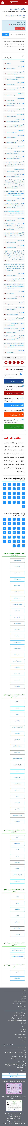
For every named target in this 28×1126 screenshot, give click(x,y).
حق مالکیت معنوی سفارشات (18, 1004)
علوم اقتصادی (17, 740)
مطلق (21, 61)
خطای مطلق (20, 98)
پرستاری (17, 903)
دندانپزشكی (17, 934)
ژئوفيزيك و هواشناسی (17, 875)
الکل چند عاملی (19, 313)
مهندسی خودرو (17, 674)
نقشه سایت (23, 1042)
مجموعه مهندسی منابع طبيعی (17, 956)
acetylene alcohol (11, 242)
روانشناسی (17, 721)
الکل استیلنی (20, 240)
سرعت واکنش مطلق (18, 151)
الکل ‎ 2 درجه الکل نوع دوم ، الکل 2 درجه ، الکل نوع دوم (14, 330)
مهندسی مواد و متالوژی (17, 604)
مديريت (17, 708)
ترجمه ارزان (23, 1023)
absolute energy (10, 95)
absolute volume (10, 220)
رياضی (17, 856)
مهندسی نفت (17, 629)
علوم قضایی (17, 821)
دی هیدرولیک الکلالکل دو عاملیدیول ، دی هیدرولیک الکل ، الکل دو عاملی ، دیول (14, 285)
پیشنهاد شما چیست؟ (20, 29)
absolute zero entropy (12, 237)
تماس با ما (23, 996)
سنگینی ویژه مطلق (18, 169)
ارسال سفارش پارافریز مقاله (15, 415)
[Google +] (10, 362)
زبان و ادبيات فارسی (17, 765)
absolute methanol (11, 137)
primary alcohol (10, 325)
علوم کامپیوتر (17, 881)
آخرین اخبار (23, 1029)
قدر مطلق (21, 130)
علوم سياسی (17, 790)
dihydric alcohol (10, 288)
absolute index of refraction (13, 127)
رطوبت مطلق (20, 114)
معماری (17, 972)
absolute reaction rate (12, 153)
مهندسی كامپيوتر (17, 560)
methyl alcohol (10, 293)
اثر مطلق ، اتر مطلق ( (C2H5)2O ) (15, 104)
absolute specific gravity (12, 171)
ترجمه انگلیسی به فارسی (20, 1013)
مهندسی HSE (17, 655)
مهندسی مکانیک (17, 579)
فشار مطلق (20, 146)
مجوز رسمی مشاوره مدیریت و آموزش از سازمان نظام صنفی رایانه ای (14, 1098)
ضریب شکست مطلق (18, 157)
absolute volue (10, 215)
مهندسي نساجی (17, 623)
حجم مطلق (20, 218)
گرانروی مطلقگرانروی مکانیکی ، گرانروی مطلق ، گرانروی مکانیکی (14, 205)
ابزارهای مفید (23, 1040)
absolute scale (10, 166)
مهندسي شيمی (17, 592)
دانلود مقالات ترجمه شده (20, 1015)
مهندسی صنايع (17, 585)
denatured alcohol (11, 281)
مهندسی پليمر (17, 611)
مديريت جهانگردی (17, 746)
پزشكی (17, 897)
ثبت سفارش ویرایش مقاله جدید (14, 393)
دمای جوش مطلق (19, 72)
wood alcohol (10, 352)
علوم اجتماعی (17, 752)
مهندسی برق (17, 566)
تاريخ (17, 796)
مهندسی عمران (17, 573)
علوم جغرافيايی (17, 777)
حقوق (17, 714)
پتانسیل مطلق (20, 141)
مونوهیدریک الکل (19, 297)
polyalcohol (9, 304)
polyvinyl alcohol (10, 320)
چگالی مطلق (20, 83)
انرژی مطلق (20, 93)
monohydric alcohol (11, 299)
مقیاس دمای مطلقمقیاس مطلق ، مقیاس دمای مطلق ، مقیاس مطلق (14, 163)
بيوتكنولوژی (17, 909)
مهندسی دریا (17, 686)
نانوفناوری (17, 868)
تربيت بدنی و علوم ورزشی (17, 727)
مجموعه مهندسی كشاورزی (17, 950)
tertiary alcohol (10, 340)
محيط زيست (17, 636)
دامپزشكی (17, 922)
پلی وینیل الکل (19, 318)
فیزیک (17, 850)
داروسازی (17, 916)
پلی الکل (21, 302)
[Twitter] (14, 362)
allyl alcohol (9, 270)
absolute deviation (11, 90)
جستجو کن (5, 34)
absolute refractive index (13, 159)
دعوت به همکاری (22, 1006)
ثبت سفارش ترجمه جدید (16, 381)
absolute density (10, 85)
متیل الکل (20, 291)
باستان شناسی (17, 803)
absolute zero (10, 230)
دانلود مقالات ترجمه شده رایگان (18, 1018)
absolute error (10, 100)
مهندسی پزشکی (17, 598)
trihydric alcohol (10, 347)
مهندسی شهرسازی (17, 642)
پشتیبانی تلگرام (14, 1077)
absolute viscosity (11, 208)
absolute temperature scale (13, 195)
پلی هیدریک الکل (19, 307)
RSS (22, 1032)
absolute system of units (12, 177)
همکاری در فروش (22, 1037)
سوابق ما (24, 994)
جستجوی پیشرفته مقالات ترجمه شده (17, 1020)
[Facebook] (18, 362)
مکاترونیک (17, 667)
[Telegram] (22, 362)
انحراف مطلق (20, 88)
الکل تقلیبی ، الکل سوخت (17, 279)
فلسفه (17, 771)
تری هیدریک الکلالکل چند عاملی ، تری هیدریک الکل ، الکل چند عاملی (14, 344)
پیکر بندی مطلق (19, 77)
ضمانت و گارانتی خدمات (20, 1001)
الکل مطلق (20, 67)
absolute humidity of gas (12, 122)
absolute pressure (11, 148)
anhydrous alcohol (11, 275)
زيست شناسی (17, 843)
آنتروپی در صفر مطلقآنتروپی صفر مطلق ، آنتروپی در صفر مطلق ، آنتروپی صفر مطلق (14, 234)
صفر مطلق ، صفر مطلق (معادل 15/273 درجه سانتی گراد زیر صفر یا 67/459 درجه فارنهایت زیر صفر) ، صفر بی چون (14, 226)
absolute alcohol (10, 69)
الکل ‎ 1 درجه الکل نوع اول (17, 323)
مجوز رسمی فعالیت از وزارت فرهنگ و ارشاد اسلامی (14, 1081)
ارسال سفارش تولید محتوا (16, 405)
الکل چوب (20, 350)
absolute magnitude (11, 132)
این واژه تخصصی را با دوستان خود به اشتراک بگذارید (14, 358)
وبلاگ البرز (23, 999)
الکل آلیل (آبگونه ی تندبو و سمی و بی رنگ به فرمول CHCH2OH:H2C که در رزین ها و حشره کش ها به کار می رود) (14, 266)
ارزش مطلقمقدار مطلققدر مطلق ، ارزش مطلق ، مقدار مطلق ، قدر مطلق (14, 212)
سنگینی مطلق (20, 109)
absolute (8, 63)
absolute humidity (11, 116)
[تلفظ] (9, 25)
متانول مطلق (20, 136)
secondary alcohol (11, 332)
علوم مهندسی (17, 680)
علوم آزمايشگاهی (17, 928)
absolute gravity (10, 111)
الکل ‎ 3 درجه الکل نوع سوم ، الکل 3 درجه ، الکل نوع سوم (14, 337)
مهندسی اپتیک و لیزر (17, 661)
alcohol (8, 261)
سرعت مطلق (20, 199)
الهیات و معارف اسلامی (17, 815)
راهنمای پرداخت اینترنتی (19, 1034)
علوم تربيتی (17, 733)
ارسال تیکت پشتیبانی (14, 1074)
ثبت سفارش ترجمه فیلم (16, 427)
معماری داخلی (17, 978)
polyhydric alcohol (11, 309)
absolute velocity (10, 200)
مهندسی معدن (17, 617)
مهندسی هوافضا (17, 648)
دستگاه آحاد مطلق (18, 175)
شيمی (17, 837)
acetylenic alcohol (11, 248)
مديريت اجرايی (17, 784)
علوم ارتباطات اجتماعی (17, 758)
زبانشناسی (17, 809)
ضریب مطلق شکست (18, 125)
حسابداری (17, 702)
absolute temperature (12, 188)
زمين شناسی (17, 862)
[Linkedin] (5, 362)
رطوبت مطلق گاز (19, 120)
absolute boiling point (12, 74)
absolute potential (11, 143)
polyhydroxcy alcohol (12, 315)
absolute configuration (12, 79)
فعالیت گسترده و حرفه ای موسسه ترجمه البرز (14, 1114)
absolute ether (10, 106)
